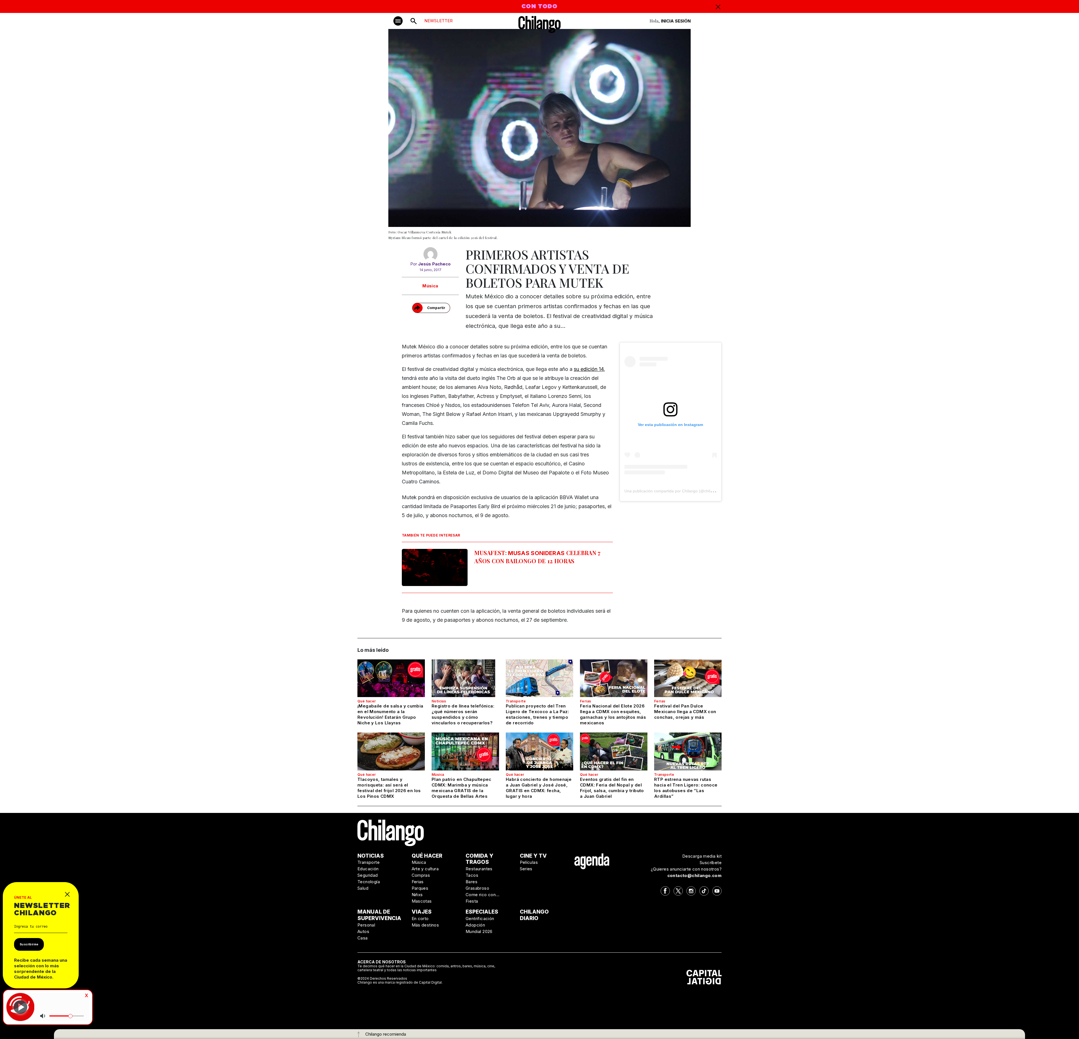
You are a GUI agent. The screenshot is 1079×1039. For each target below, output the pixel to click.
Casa (362, 938)
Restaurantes (479, 868)
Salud (362, 888)
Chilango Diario (534, 915)
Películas (529, 862)
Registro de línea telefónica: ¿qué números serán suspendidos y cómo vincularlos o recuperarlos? (463, 714)
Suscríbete (711, 862)
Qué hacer (366, 701)
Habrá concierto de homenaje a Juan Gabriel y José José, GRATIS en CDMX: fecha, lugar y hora (539, 788)
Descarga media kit (702, 856)
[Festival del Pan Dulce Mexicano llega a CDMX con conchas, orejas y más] (688, 678)
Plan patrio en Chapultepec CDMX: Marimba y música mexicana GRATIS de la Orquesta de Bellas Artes (461, 788)
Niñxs (417, 894)
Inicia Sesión (676, 21)
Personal (366, 925)
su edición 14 (589, 369)
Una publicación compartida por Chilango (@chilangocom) (676, 491)
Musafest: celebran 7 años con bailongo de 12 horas (537, 557)
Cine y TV (533, 856)
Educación (368, 868)
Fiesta (472, 901)
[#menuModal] (398, 21)
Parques (420, 888)
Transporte (516, 701)
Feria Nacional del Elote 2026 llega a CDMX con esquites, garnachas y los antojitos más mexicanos (613, 714)
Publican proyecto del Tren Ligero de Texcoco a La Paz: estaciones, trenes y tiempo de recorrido (537, 714)
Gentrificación (480, 918)
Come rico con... (482, 894)
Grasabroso (477, 888)
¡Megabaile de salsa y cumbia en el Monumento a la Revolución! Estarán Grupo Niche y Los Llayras (390, 714)
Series (526, 868)
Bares (471, 881)
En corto (420, 918)
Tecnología (368, 881)
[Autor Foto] (430, 254)
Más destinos (425, 925)
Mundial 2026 (479, 931)
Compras (421, 875)
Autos (363, 931)
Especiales (482, 912)
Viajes (422, 912)
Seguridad (367, 875)
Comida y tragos (479, 859)
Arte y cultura (425, 868)
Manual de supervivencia (379, 915)
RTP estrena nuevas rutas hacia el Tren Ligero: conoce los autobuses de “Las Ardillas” (686, 788)
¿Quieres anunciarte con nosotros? (686, 869)
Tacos (472, 875)
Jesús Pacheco (434, 264)
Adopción (475, 925)
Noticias (439, 701)
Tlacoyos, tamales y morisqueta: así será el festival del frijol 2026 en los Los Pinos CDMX (389, 788)
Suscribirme (29, 944)
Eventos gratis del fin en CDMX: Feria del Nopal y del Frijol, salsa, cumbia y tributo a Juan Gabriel (612, 788)
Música (430, 286)
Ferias (585, 701)
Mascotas (422, 901)
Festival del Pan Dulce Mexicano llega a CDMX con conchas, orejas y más (685, 711)
